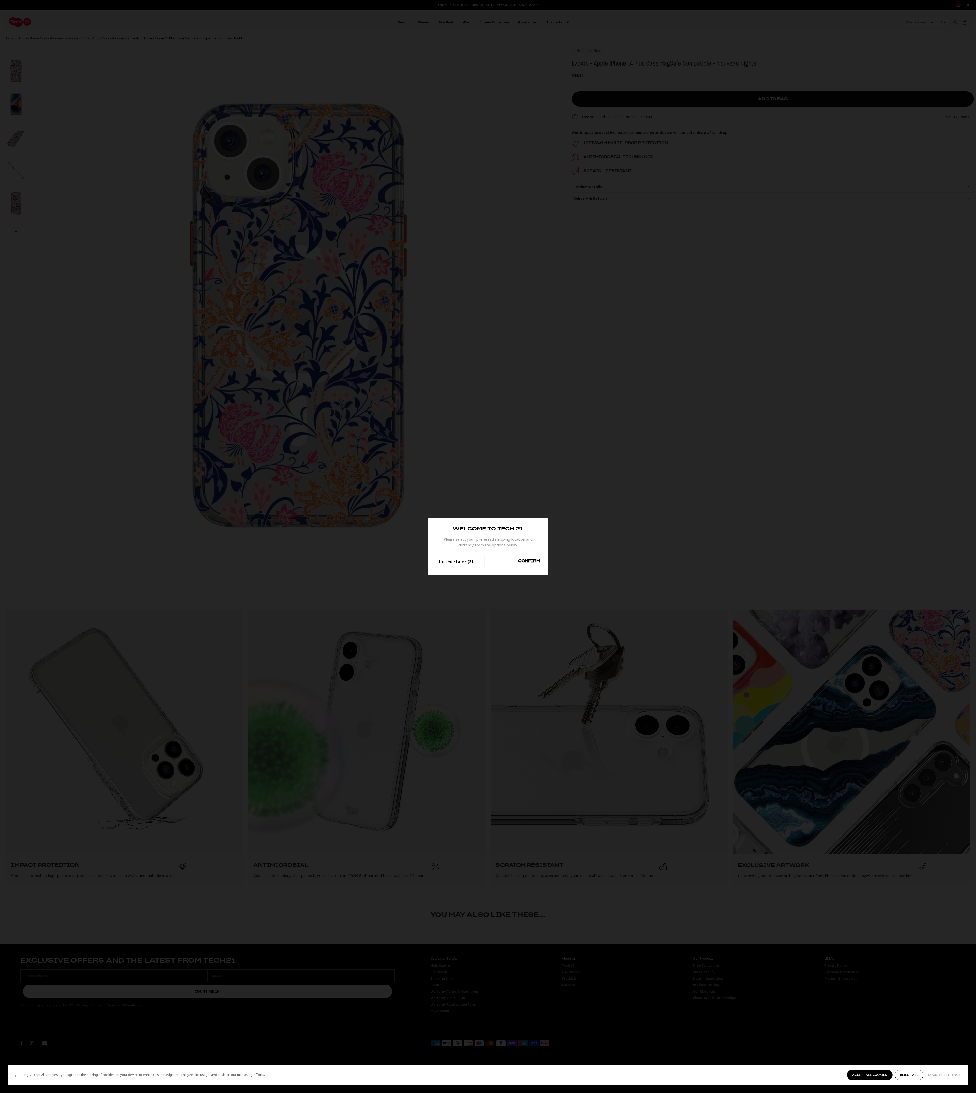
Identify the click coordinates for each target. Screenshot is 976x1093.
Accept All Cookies (869, 1074)
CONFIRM (529, 561)
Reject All (909, 1074)
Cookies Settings (944, 1074)
